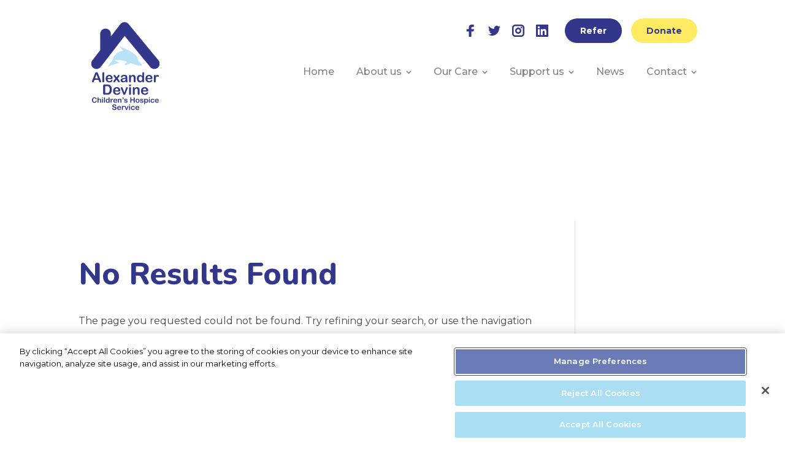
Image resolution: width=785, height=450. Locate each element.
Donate (664, 30)
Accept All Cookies (600, 424)
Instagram (518, 31)
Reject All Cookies (600, 393)
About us (379, 71)
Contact (666, 71)
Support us (537, 71)
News (610, 71)
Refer (593, 30)
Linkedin (542, 31)
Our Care (456, 71)
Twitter (494, 31)
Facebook (470, 31)
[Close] (765, 390)
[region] (392, 391)
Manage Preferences (600, 361)
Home (318, 71)
